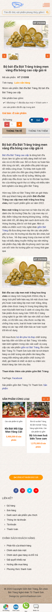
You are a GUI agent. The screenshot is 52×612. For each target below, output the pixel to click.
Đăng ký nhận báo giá (27, 477)
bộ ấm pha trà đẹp (26, 337)
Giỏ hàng (37, 121)
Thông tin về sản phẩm (14, 132)
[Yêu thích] (47, 120)
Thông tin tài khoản (16, 519)
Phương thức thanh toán (19, 569)
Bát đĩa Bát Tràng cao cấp (15, 155)
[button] (47, 12)
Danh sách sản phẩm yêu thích (22, 515)
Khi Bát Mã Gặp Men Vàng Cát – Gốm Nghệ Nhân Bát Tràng (13, 433)
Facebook (17, 378)
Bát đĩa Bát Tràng (28, 88)
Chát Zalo (15, 610)
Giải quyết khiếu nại (16, 559)
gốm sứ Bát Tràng (30, 347)
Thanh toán (12, 529)
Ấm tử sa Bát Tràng (38, 421)
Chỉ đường (5, 610)
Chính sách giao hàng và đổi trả (22, 555)
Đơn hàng (11, 510)
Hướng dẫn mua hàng (17, 564)
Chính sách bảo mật (16, 550)
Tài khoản (11, 524)
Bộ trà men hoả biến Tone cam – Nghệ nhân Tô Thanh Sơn (38, 440)
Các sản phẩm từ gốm (14, 421)
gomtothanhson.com (30, 596)
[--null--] (13, 56)
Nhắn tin (36, 610)
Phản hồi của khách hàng (19, 545)
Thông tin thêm (38, 131)
